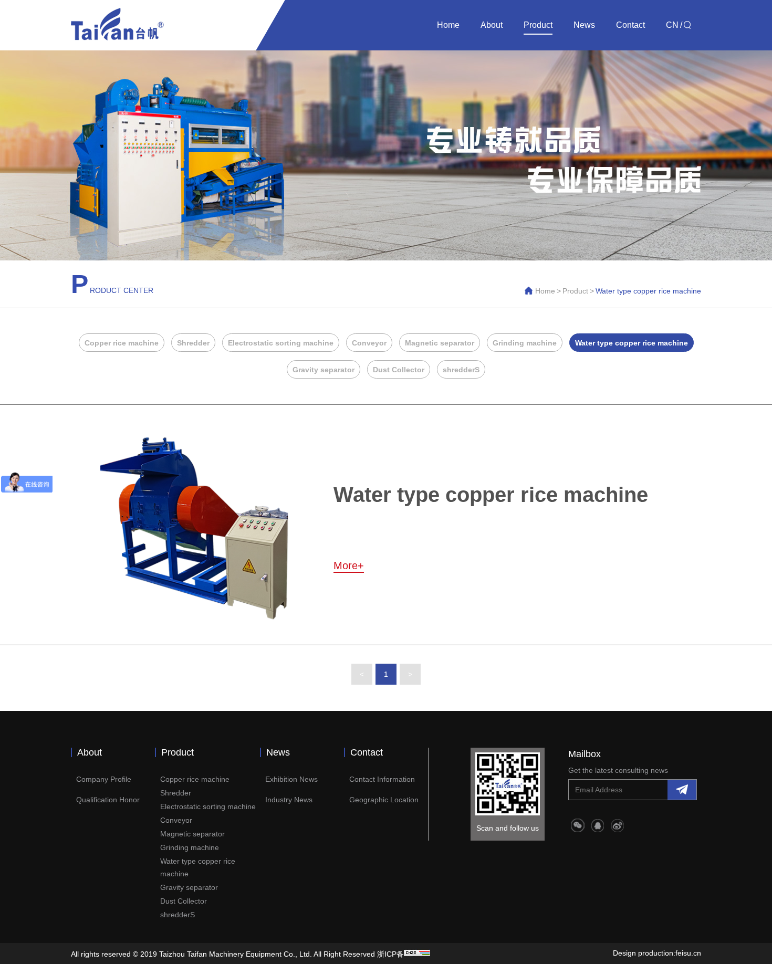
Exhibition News (291, 779)
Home (448, 24)
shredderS (461, 369)
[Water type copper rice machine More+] (362, 621)
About (492, 24)
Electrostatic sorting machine (280, 343)
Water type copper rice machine (631, 343)
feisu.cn (688, 953)
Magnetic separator (439, 343)
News (584, 24)
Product (538, 24)
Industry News (288, 799)
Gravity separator (323, 369)
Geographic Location (384, 799)
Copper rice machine (122, 343)
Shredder (193, 343)
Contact (630, 24)
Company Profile (103, 779)
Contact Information (382, 779)
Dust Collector (398, 369)
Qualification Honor (108, 799)
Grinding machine (525, 343)
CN (672, 24)
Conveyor (369, 343)
